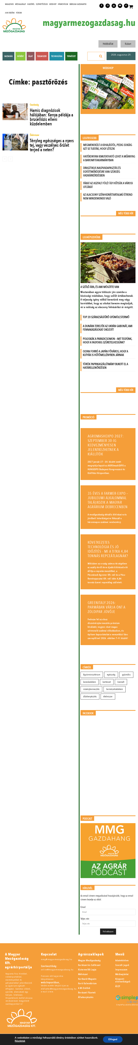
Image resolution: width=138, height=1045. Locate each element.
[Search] (100, 56)
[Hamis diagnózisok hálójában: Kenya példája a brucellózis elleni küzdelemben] (15, 111)
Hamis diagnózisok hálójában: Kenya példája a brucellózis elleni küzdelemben (51, 117)
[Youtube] (120, 6)
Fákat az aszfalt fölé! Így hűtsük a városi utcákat (108, 185)
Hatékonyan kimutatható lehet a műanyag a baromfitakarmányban (109, 158)
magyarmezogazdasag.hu (89, 22)
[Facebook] (101, 6)
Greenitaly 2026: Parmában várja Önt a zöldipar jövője (106, 607)
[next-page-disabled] (10, 159)
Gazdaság (34, 104)
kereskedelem (89, 682)
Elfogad (112, 1039)
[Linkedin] (114, 6)
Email (83, 907)
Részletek (20, 1041)
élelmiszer (107, 696)
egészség (111, 674)
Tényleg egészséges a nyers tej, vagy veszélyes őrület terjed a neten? (52, 145)
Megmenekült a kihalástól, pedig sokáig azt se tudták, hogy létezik (107, 147)
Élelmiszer (34, 135)
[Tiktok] (126, 6)
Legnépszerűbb (91, 237)
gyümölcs (126, 674)
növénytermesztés (91, 689)
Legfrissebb (89, 138)
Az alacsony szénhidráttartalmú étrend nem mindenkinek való (107, 196)
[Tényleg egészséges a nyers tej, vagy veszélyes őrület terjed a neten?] (15, 142)
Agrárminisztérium (91, 674)
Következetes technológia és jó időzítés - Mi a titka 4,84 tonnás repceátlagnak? (108, 549)
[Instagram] (107, 6)
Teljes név (84, 918)
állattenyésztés (90, 696)
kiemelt (121, 682)
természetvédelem (114, 689)
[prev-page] (5, 159)
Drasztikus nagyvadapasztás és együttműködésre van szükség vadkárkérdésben (102, 171)
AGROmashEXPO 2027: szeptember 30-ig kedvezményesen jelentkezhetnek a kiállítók (106, 445)
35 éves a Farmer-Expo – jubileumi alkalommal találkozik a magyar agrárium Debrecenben (108, 500)
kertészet (107, 682)
